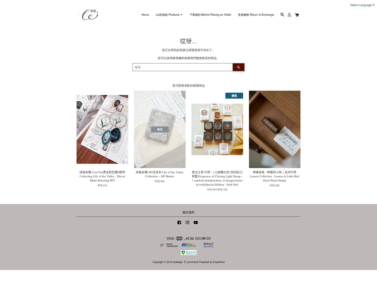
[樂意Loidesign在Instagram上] (187, 224)
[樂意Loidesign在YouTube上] (196, 224)
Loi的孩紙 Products (168, 14)
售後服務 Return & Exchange (256, 14)
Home (145, 14)
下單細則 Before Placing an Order (210, 14)
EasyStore (219, 262)
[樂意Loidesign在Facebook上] (179, 224)
